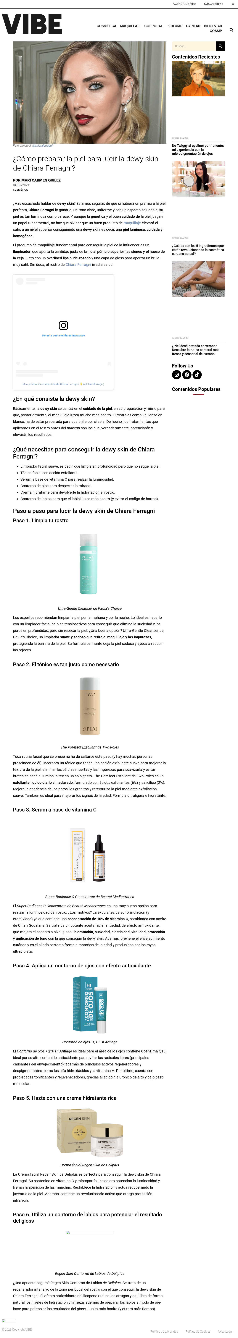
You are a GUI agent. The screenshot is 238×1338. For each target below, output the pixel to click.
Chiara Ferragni (78, 264)
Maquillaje (130, 26)
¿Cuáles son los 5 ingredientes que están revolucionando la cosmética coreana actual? (198, 250)
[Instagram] (176, 374)
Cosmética (106, 26)
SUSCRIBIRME (213, 4)
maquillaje (132, 223)
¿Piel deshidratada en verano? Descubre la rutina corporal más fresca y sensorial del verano (195, 350)
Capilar (193, 26)
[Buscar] (220, 46)
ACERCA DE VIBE (185, 4)
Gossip (216, 31)
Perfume (174, 26)
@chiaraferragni (42, 145)
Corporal (153, 26)
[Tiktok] (197, 374)
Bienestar (213, 26)
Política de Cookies (198, 1331)
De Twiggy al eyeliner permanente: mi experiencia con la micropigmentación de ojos (198, 149)
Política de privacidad (164, 1331)
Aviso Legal (225, 1331)
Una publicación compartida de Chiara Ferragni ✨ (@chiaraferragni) (63, 384)
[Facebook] (187, 374)
